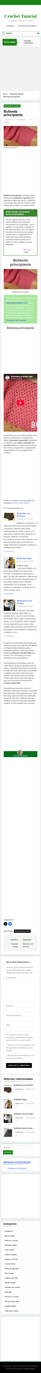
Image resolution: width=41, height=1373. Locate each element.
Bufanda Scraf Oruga (23, 1114)
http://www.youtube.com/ (16, 303)
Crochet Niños (10, 1264)
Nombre (10, 1006)
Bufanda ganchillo (22, 931)
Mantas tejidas (10, 1283)
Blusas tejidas (10, 1236)
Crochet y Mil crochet (20, 503)
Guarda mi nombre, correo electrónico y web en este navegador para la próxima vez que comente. (19, 1037)
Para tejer (8, 1292)
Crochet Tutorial (20, 16)
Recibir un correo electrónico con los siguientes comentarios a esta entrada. (20, 1047)
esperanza (9, 120)
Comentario (11, 978)
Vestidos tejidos (10, 1306)
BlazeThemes (30, 1369)
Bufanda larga (24, 558)
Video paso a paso (11, 1311)
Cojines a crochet (11, 1259)
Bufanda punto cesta (23, 1128)
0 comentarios (9, 551)
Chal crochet (9, 1250)
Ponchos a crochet (12, 1297)
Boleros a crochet (11, 1240)
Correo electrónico (14, 1015)
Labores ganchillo (11, 1278)
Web (8, 1025)
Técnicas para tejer (12, 1301)
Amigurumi (9, 1231)
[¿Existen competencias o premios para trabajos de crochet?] (21, 39)
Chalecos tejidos (11, 1255)
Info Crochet (9, 1273)
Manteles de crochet (12, 1287)
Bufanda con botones (23, 514)
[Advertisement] (20, 68)
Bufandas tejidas (12, 106)
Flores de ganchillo (12, 1269)
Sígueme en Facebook (17, 1162)
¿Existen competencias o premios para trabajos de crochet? (29, 42)
